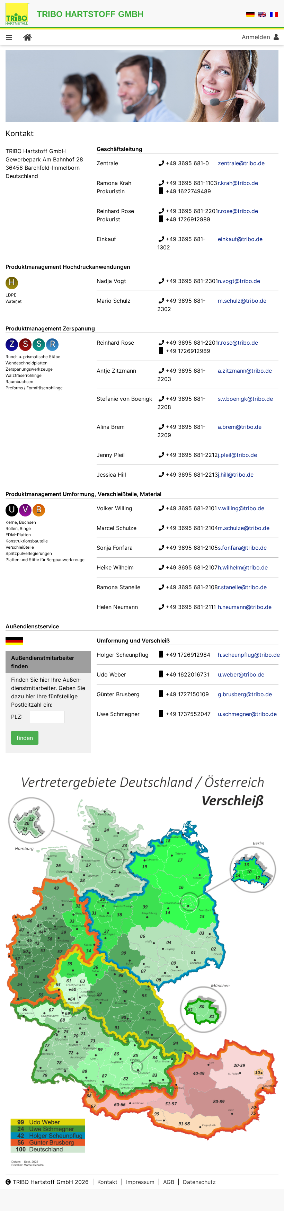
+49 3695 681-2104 (192, 527)
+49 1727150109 (187, 694)
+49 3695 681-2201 (192, 210)
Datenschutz (199, 1181)
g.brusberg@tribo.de (245, 694)
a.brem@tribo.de (239, 426)
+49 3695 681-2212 (192, 454)
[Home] (27, 37)
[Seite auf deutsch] (250, 14)
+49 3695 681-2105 (192, 547)
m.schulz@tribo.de (242, 300)
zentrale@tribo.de (241, 163)
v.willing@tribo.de (241, 508)
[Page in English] (262, 14)
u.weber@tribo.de (241, 674)
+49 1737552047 (188, 713)
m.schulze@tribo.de (243, 527)
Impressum (140, 1181)
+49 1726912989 (188, 219)
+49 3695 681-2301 (192, 280)
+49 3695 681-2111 (191, 606)
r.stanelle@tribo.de (242, 587)
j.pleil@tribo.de (237, 454)
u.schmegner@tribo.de (247, 713)
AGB (168, 1181)
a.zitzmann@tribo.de (245, 370)
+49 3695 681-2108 (192, 587)
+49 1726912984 (188, 654)
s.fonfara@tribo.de (242, 547)
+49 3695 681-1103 (191, 182)
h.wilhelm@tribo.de (243, 567)
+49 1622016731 (187, 674)
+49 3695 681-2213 (192, 474)
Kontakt (107, 1181)
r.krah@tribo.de (238, 182)
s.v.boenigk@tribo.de (245, 398)
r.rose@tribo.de (238, 210)
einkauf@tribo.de (240, 239)
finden (25, 737)
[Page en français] (273, 14)
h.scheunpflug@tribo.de (249, 654)
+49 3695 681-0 (187, 163)
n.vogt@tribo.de (239, 280)
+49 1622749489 (188, 191)
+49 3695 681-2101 (191, 508)
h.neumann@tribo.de (245, 606)
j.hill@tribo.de (236, 474)
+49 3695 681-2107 (192, 567)
